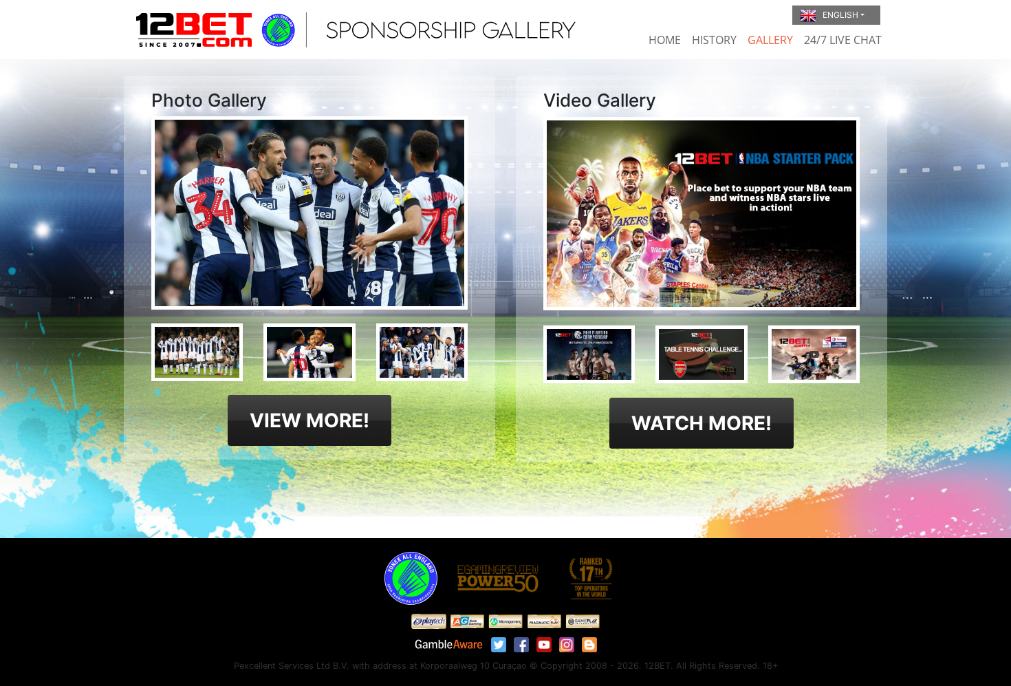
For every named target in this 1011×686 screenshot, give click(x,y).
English (840, 15)
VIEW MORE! (309, 420)
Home (665, 39)
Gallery (770, 39)
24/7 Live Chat (843, 39)
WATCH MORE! (701, 423)
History (714, 39)
